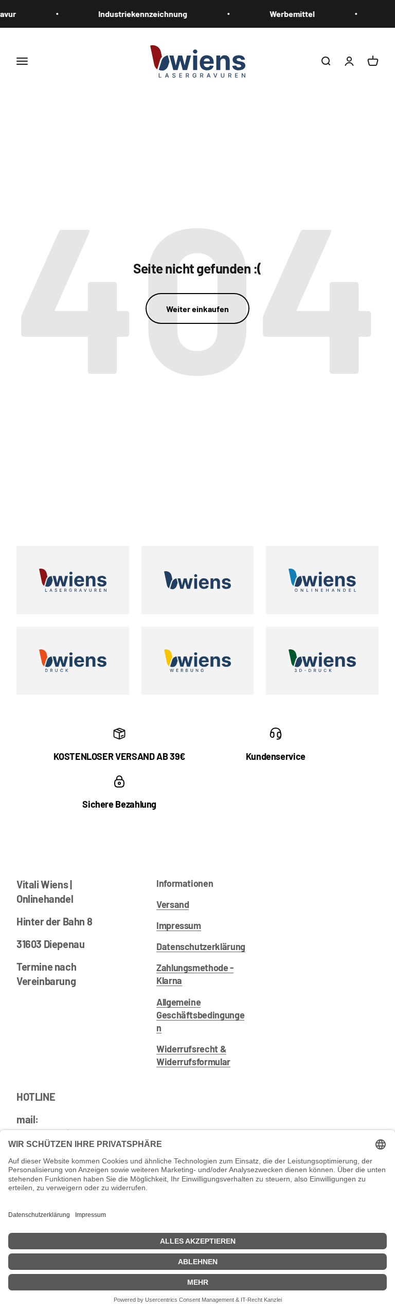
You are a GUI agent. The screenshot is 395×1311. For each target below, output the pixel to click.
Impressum (178, 925)
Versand (172, 904)
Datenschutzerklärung (200, 946)
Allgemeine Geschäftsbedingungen (200, 1014)
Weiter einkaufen (197, 309)
